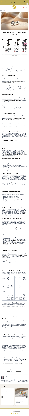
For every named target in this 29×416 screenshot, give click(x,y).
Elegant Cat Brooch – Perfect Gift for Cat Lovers (15, 49)
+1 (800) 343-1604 (11, 360)
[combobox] (25, 7)
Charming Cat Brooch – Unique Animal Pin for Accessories (7, 49)
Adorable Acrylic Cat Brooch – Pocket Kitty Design (24, 49)
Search (8, 10)
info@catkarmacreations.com (8, 372)
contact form (8, 371)
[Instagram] (13, 413)
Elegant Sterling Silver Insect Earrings (15, 90)
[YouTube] (15, 413)
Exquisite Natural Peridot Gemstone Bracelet (15, 234)
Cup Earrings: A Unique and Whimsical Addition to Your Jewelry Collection (22, 380)
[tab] (12, 55)
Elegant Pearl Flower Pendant (14, 214)
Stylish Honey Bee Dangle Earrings (15, 100)
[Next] (26, 397)
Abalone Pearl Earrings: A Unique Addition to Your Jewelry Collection (20, 400)
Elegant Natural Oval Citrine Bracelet (17, 240)
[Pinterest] (19, 413)
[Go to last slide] (3, 47)
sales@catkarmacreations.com (17, 372)
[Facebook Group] (12, 413)
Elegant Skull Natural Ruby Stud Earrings (8, 82)
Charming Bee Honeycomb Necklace (13, 119)
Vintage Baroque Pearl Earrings (22, 255)
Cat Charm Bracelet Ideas (6, 390)
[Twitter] (17, 413)
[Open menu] (27, 4)
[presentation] (21, 392)
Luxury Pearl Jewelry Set (6, 256)
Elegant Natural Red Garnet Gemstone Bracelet (10, 243)
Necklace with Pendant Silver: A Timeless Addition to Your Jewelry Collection (7, 380)
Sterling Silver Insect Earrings (22, 108)
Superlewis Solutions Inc (17, 411)
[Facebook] (10, 413)
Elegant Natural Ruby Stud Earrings (17, 81)
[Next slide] (25, 47)
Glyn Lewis (6, 376)
